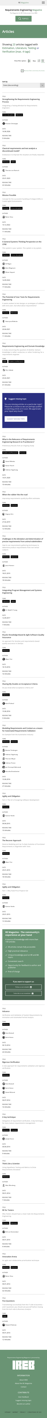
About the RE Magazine (23, 1383)
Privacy (23, 1412)
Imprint (15, 1412)
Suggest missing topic (16, 419)
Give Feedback (23, 1397)
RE (23, 2)
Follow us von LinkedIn (22, 987)
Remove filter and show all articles (34, 71)
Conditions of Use (34, 1412)
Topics (25, 18)
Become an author (23, 1404)
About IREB (23, 1380)
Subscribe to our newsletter (22, 993)
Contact (23, 1387)
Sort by (4, 82)
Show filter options (20, 61)
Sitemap (8, 1412)
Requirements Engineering (23, 11)
